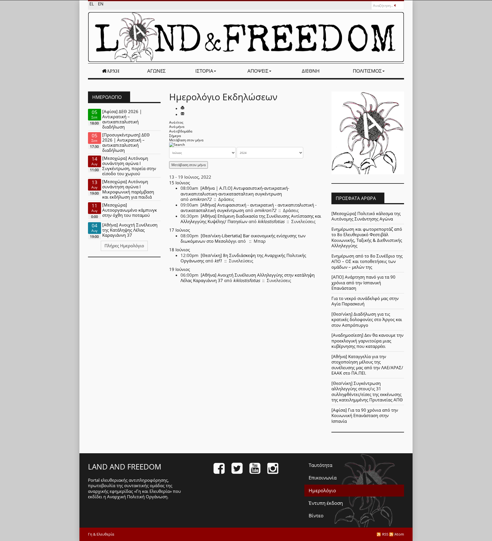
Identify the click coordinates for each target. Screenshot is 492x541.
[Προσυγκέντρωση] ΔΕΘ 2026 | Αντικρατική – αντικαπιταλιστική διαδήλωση (126, 142)
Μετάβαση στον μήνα (186, 140)
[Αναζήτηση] (177, 144)
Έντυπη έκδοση (326, 503)
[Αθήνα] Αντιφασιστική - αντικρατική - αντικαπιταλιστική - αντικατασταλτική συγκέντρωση (249, 207)
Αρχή (112, 71)
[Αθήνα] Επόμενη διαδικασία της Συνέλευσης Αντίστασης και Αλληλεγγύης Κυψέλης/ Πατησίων (251, 218)
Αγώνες (156, 71)
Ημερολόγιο (322, 490)
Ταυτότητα (320, 465)
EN (100, 4)
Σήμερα (175, 135)
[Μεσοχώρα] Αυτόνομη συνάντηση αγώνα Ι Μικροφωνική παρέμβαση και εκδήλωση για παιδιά (128, 189)
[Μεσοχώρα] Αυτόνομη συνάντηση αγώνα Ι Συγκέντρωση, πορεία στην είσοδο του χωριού (129, 165)
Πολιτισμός (367, 71)
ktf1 (218, 261)
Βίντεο (316, 515)
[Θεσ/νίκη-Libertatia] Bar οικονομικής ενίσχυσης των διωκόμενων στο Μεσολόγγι (243, 238)
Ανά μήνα (176, 126)
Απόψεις (257, 71)
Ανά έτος (176, 122)
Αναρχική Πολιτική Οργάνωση (137, 496)
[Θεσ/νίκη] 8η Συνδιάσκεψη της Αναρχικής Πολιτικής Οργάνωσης (243, 258)
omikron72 (201, 199)
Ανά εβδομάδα (180, 131)
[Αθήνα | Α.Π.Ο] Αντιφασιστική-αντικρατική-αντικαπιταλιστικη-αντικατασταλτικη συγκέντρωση (235, 191)
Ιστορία (204, 71)
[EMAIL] (182, 114)
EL (92, 4)
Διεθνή (311, 71)
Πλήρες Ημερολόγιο (124, 245)
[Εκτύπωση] (182, 108)
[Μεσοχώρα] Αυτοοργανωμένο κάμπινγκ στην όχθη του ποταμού (129, 210)
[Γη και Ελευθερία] (246, 37)
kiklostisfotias (271, 221)
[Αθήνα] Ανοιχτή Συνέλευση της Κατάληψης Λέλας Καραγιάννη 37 (129, 230)
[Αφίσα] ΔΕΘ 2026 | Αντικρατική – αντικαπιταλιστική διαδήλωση (122, 119)
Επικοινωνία (323, 477)
